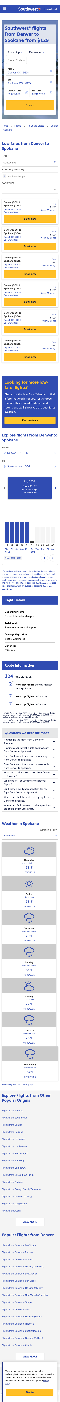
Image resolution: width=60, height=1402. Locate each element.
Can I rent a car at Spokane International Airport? (25, 782)
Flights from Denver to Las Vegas (19, 1245)
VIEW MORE (30, 1222)
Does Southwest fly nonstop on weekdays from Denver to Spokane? (26, 758)
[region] (29, 1382)
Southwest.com (43, 583)
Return (36, 90)
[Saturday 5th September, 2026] (53, 535)
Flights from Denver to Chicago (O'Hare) (22, 1338)
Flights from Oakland (12, 1132)
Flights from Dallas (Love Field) (18, 1175)
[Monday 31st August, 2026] (27, 532)
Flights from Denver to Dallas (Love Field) (23, 1266)
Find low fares (30, 420)
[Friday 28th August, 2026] (12, 532)
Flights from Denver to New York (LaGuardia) (25, 1295)
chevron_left (4, 488)
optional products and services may (36, 577)
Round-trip (14, 52)
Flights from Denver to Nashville (18, 1323)
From (11, 69)
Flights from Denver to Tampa (17, 1302)
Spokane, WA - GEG (19, 83)
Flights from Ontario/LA (13, 1168)
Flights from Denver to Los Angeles (19, 1273)
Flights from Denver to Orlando (17, 1259)
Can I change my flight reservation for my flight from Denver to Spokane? (25, 791)
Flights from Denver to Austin (16, 1309)
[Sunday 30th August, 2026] (22, 532)
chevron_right (55, 488)
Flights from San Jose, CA (15, 1153)
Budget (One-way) (13, 169)
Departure (14, 90)
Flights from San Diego (13, 1160)
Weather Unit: (48, 830)
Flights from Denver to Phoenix (17, 1252)
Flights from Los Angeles (14, 1146)
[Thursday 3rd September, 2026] (42, 535)
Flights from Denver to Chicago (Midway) (22, 1288)
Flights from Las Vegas (13, 1139)
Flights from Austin (11, 1210)
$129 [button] (43, 40)
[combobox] (30, 453)
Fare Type (8, 183)
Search (30, 105)
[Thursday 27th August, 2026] (7, 532)
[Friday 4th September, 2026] (48, 535)
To (9, 80)
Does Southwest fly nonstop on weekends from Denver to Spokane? (26, 766)
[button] (4, 8)
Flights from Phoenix (12, 1110)
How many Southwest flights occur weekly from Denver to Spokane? (26, 750)
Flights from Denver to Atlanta (17, 1345)
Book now (30, 218)
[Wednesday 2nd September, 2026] (37, 535)
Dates (5, 156)
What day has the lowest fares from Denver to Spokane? (27, 774)
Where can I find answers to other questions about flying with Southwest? (27, 807)
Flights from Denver (12, 1125)
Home (5, 126)
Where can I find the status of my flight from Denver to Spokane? (27, 799)
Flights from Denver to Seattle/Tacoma (21, 1331)
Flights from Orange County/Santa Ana (21, 1189)
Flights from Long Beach (14, 1203)
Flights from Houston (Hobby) (17, 1196)
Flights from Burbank (12, 1182)
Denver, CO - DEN (18, 72)
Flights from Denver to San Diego (19, 1281)
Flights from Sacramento (14, 1117)
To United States (36, 126)
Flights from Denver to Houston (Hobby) (22, 1316)
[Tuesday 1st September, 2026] (32, 542)
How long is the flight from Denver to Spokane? (24, 741)
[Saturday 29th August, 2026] (17, 532)
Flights (17, 126)
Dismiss (30, 1392)
